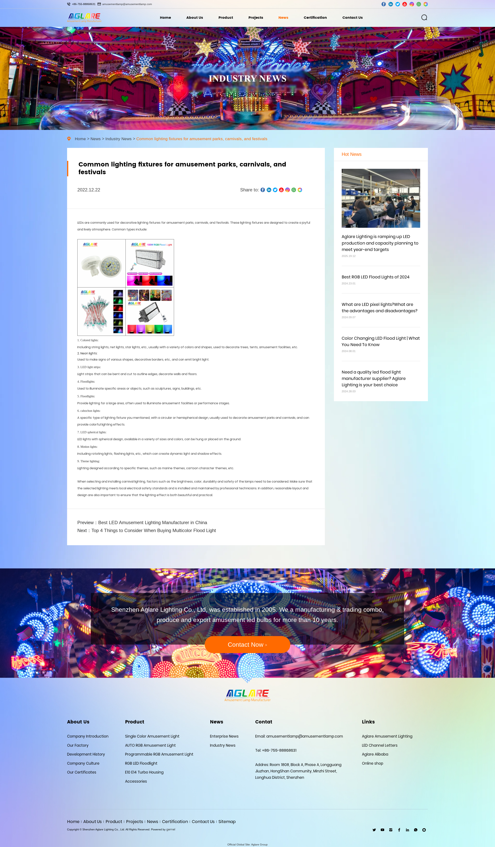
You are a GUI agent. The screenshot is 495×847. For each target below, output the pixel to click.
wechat (425, 4)
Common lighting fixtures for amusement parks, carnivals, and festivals (201, 138)
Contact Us (352, 17)
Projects (255, 17)
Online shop (372, 763)
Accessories (136, 781)
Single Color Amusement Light (152, 736)
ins (412, 4)
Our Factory (78, 745)
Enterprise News (224, 736)
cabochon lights (90, 410)
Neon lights (88, 353)
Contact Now (247, 644)
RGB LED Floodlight (141, 763)
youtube (404, 4)
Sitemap (227, 822)
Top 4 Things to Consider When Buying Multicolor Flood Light (153, 530)
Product (225, 17)
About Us (194, 17)
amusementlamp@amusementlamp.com (127, 4)
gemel (170, 829)
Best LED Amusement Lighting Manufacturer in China (152, 522)
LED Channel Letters (380, 745)
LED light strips (90, 367)
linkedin (390, 4)
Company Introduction (87, 736)
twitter (397, 4)
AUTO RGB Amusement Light (150, 745)
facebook (383, 4)
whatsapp (418, 4)
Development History (86, 754)
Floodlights (87, 396)
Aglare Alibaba (375, 754)
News (283, 17)
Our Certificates (81, 772)
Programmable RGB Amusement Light (159, 754)
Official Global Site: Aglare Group (247, 844)
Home (165, 17)
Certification (315, 17)
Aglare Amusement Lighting (387, 736)
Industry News (118, 138)
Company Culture (83, 763)
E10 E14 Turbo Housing (144, 772)
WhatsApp (416, 830)
